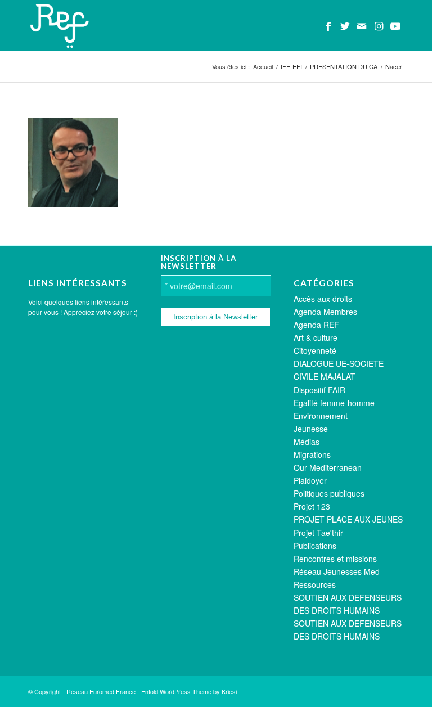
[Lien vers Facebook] (328, 25)
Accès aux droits (323, 298)
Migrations (312, 454)
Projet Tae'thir (318, 532)
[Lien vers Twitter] (344, 25)
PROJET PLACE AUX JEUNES (348, 519)
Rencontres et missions (335, 558)
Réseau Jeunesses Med (337, 571)
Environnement (321, 415)
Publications (315, 545)
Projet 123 (312, 506)
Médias (307, 441)
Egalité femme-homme (334, 402)
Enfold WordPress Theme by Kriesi (189, 691)
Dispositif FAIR (319, 389)
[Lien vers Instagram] (378, 25)
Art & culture (316, 337)
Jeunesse (311, 428)
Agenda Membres (325, 311)
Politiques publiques (329, 493)
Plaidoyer (310, 480)
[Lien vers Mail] (361, 25)
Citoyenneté (315, 350)
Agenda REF (316, 324)
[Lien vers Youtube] (395, 25)
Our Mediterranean (328, 467)
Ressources (315, 584)
